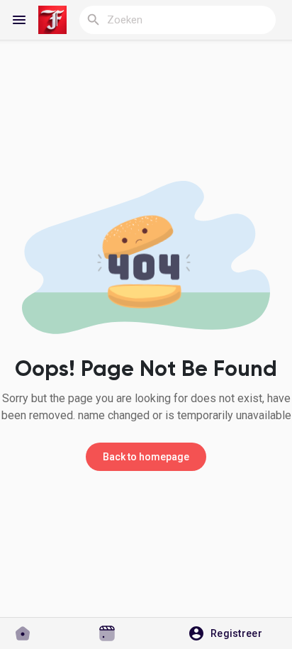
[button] (230, 633)
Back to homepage (146, 456)
